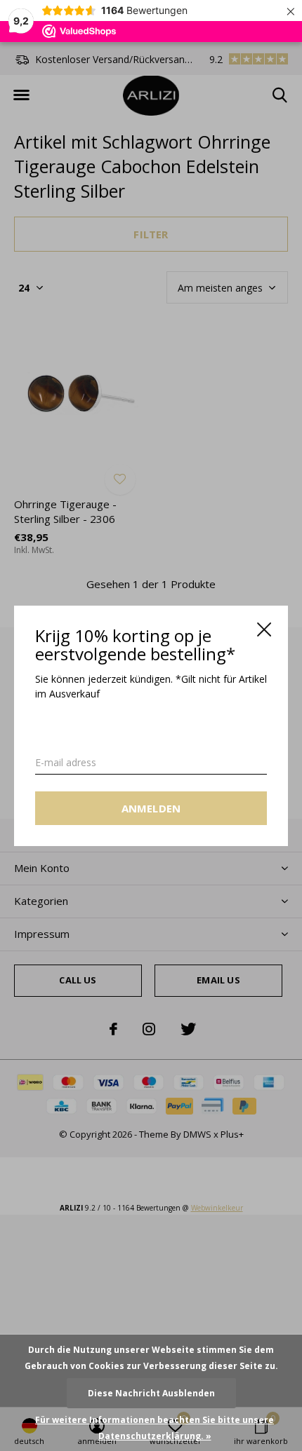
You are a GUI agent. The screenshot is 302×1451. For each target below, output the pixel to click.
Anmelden (151, 808)
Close (264, 629)
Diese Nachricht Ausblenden (151, 1393)
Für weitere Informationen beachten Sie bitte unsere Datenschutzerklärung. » (154, 1428)
